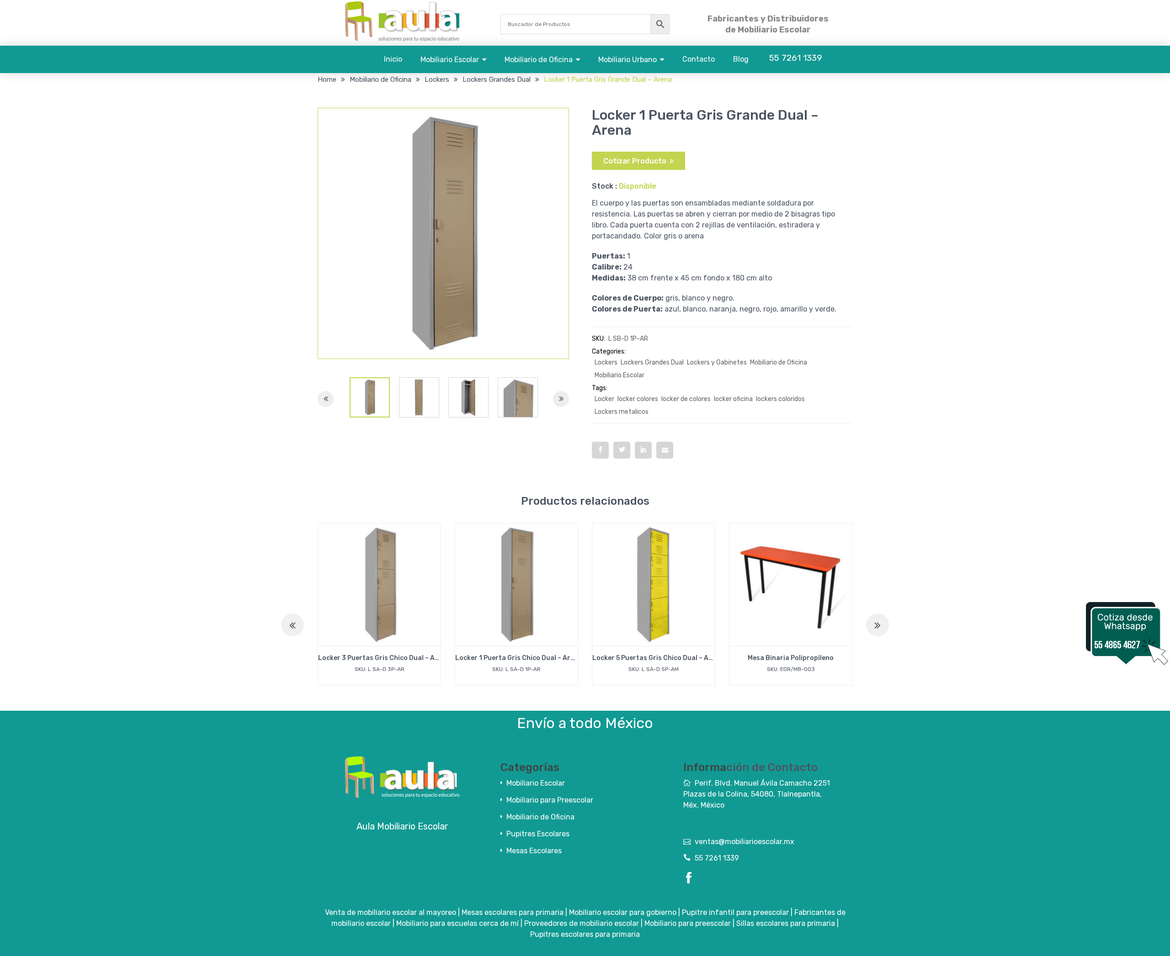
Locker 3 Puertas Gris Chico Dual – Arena (384, 658)
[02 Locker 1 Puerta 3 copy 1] (468, 397)
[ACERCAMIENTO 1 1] (518, 397)
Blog (741, 59)
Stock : (604, 186)
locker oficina (733, 399)
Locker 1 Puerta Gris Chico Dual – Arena (518, 658)
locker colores (637, 399)
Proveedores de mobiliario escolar (581, 923)
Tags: (599, 388)
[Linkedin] (643, 450)
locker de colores (686, 399)
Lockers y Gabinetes (717, 362)
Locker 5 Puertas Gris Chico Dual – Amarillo (661, 658)
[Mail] (664, 450)
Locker (604, 399)
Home (327, 79)
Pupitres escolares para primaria (585, 934)
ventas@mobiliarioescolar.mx (744, 841)
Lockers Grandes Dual (497, 79)
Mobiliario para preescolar (687, 923)
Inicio (393, 59)
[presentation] (292, 624)
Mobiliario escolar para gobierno (622, 912)
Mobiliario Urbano (627, 59)
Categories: (609, 351)
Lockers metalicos (622, 412)
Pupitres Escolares (537, 833)
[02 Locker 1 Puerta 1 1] (419, 397)
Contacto (698, 59)
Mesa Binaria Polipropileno (791, 658)
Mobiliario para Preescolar (549, 800)
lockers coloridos (780, 399)
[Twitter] (621, 450)
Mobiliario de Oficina (539, 59)
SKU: (598, 339)
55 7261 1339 (717, 858)
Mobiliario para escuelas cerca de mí (457, 923)
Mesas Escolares (534, 850)
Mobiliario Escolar (449, 59)
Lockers (437, 79)
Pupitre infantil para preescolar (735, 912)
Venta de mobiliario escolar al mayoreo (390, 912)
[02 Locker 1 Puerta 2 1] (370, 397)
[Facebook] (600, 450)
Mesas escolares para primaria (513, 912)
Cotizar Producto (634, 161)
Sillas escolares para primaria (785, 923)
